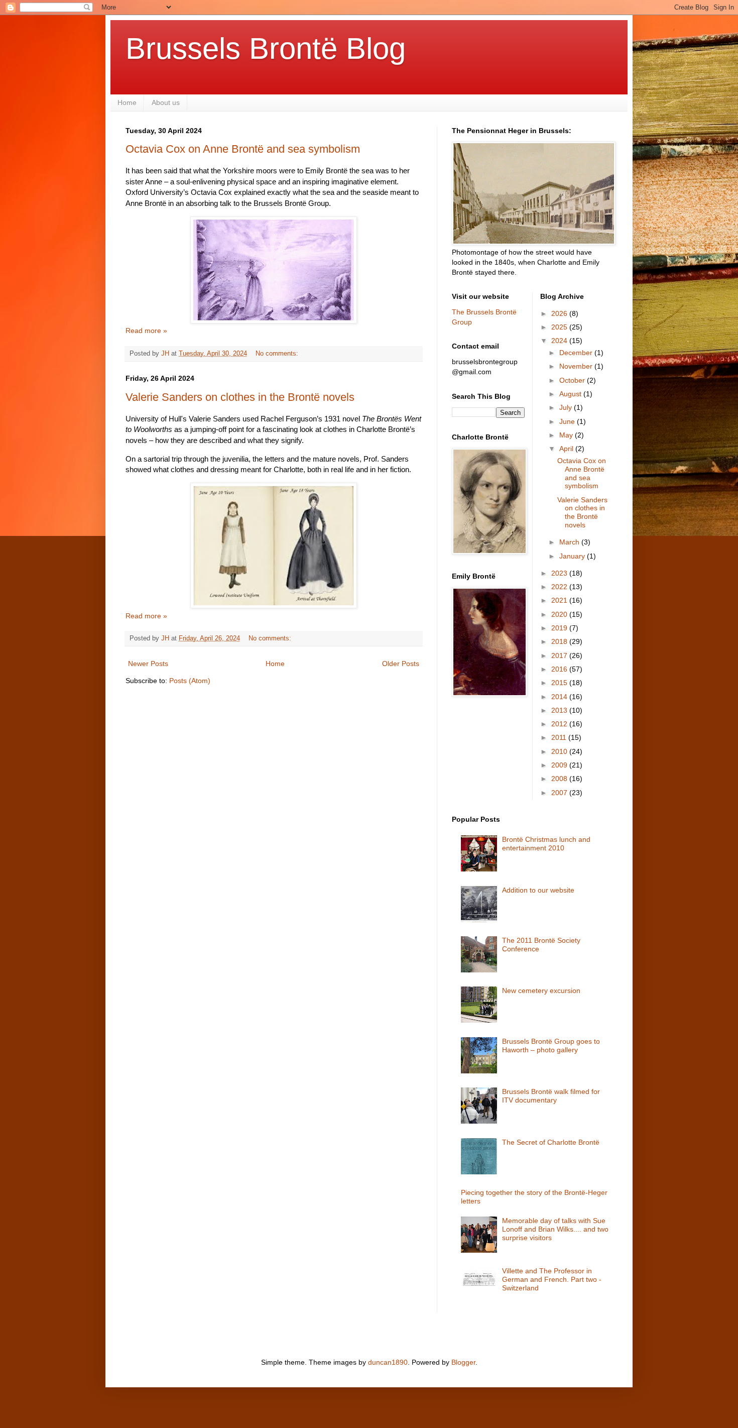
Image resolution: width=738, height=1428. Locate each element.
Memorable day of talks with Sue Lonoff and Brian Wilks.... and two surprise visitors (555, 1229)
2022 (560, 587)
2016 (560, 669)
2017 (560, 655)
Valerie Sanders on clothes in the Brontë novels (240, 397)
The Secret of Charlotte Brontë (550, 1142)
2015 (560, 683)
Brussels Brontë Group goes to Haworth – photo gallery (551, 1045)
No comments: (278, 353)
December (576, 353)
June (568, 421)
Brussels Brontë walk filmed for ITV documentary (551, 1095)
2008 (560, 779)
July (566, 407)
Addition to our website (538, 890)
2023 (560, 573)
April (567, 449)
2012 (560, 724)
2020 (560, 614)
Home (127, 102)
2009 (560, 765)
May (567, 435)
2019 (560, 628)
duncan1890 (388, 1362)
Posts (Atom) (189, 681)
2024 (560, 341)
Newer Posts (148, 664)
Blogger (463, 1362)
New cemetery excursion (541, 990)
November (576, 366)
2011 (559, 737)
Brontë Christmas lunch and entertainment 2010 (546, 843)
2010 (560, 751)
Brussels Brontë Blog (266, 48)
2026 (560, 313)
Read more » (146, 330)
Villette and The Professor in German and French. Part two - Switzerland (551, 1279)
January (573, 556)
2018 (560, 641)
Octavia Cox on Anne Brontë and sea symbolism (243, 149)
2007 (560, 793)
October (573, 380)
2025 (560, 327)
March (570, 542)
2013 (560, 710)
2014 (560, 697)
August (571, 394)
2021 (560, 600)
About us (166, 102)
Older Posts (400, 664)
